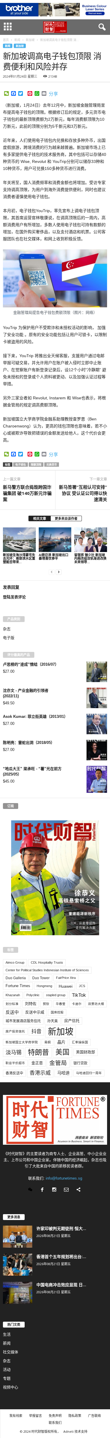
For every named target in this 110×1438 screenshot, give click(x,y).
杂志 (7, 629)
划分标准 (12, 1004)
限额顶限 (36, 464)
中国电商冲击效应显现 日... (61, 1284)
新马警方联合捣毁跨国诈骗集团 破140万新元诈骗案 (27, 493)
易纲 (47, 1042)
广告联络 (94, 1415)
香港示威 (40, 1073)
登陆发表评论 (14, 597)
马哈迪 (63, 1073)
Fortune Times (18, 986)
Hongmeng (44, 986)
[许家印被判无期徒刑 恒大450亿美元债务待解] (17, 1237)
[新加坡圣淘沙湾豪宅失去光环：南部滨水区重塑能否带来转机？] (19, 539)
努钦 (46, 1004)
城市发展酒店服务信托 (23, 1021)
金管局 (58, 1063)
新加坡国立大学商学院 (22, 1042)
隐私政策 (74, 1415)
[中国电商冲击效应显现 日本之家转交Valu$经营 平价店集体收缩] (17, 1293)
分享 (53, 94)
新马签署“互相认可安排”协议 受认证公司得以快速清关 (83, 493)
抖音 (36, 1031)
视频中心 (10, 1387)
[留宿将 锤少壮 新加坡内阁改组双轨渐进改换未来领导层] (90, 539)
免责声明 (55, 1415)
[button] (100, 27)
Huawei (65, 986)
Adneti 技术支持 (75, 1431)
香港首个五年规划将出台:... (61, 1256)
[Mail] (68, 1190)
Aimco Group (15, 962)
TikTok (79, 995)
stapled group (55, 995)
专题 (7, 1378)
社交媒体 (10, 1352)
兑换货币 (51, 464)
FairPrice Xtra (66, 977)
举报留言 (35, 1415)
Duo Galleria (16, 978)
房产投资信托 (15, 1031)
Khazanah (13, 995)
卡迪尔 (77, 1004)
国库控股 (57, 1012)
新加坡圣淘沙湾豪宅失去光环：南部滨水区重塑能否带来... (19, 558)
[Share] (79, 1190)
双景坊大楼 (96, 1004)
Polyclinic (33, 995)
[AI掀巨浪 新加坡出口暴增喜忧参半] (55, 539)
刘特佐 (30, 1003)
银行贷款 (80, 1063)
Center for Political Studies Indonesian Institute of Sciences (47, 970)
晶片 (61, 1042)
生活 (7, 1334)
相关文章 (39, 518)
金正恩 (37, 1063)
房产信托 (71, 1020)
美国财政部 (85, 1052)
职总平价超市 (15, 1063)
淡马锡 (13, 1052)
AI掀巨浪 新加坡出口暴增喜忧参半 (53, 556)
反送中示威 (34, 1012)
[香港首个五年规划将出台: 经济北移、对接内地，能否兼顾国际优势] (17, 1265)
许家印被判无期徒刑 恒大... (61, 1228)
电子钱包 (20, 464)
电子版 (8, 637)
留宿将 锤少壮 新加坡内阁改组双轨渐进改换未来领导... (90, 558)
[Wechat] (32, 1190)
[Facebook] (44, 1190)
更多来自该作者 (66, 518)
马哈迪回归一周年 (89, 1073)
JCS (82, 986)
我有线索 (15, 1415)
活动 (7, 1369)
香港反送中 (14, 1073)
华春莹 (60, 1004)
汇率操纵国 (80, 1042)
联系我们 (55, 1422)
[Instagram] (56, 1190)
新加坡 (20, 46)
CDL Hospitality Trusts (47, 962)
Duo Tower (41, 978)
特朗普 (38, 1052)
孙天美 (52, 1021)
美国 (62, 1052)
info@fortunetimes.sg (64, 1178)
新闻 (7, 46)
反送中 (12, 1012)
